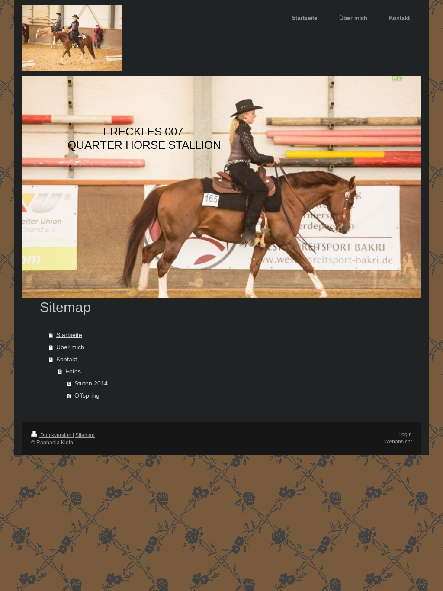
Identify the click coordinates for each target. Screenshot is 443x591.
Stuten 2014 (91, 383)
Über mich (70, 347)
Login (405, 434)
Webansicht (398, 442)
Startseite (69, 334)
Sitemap (85, 435)
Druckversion (56, 435)
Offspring (87, 395)
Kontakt (66, 359)
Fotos (73, 371)
